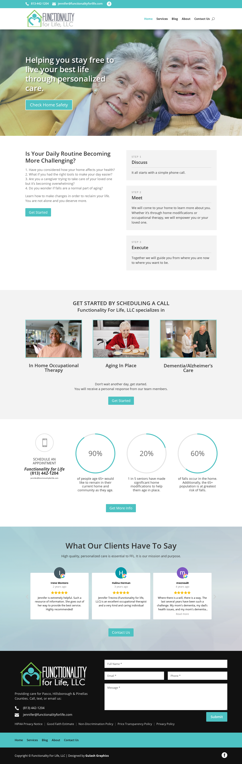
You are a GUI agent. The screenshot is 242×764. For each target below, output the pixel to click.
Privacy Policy (165, 724)
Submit (217, 716)
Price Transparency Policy (135, 724)
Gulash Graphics (97, 756)
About (186, 19)
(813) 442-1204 (33, 708)
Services (162, 19)
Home (148, 19)
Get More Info (120, 508)
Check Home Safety (49, 105)
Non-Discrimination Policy (95, 724)
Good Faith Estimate (60, 724)
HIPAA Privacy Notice (29, 724)
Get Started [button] (38, 212)
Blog (175, 19)
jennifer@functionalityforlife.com (47, 714)
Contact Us (202, 19)
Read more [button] (120, 614)
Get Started (121, 400)
